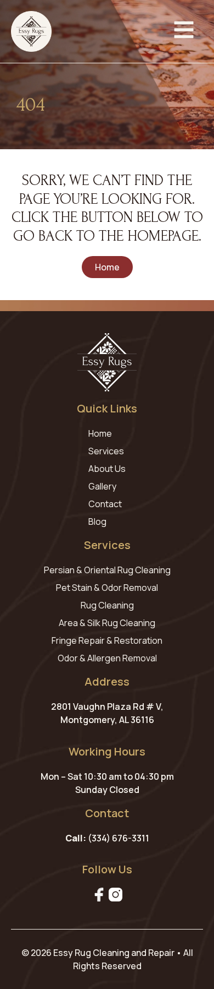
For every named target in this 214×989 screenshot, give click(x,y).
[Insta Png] (115, 894)
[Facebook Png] (99, 894)
